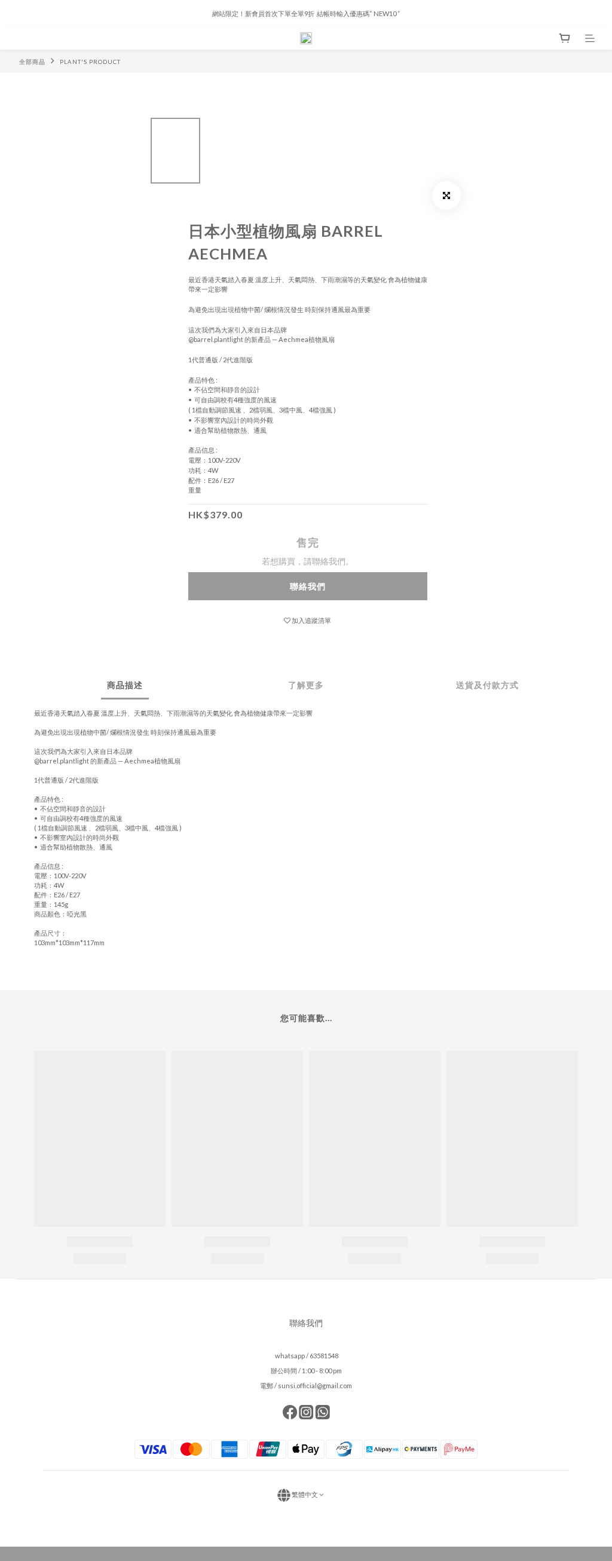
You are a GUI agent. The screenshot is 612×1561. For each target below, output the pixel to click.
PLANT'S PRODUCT (90, 62)
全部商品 (32, 62)
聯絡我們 (308, 586)
